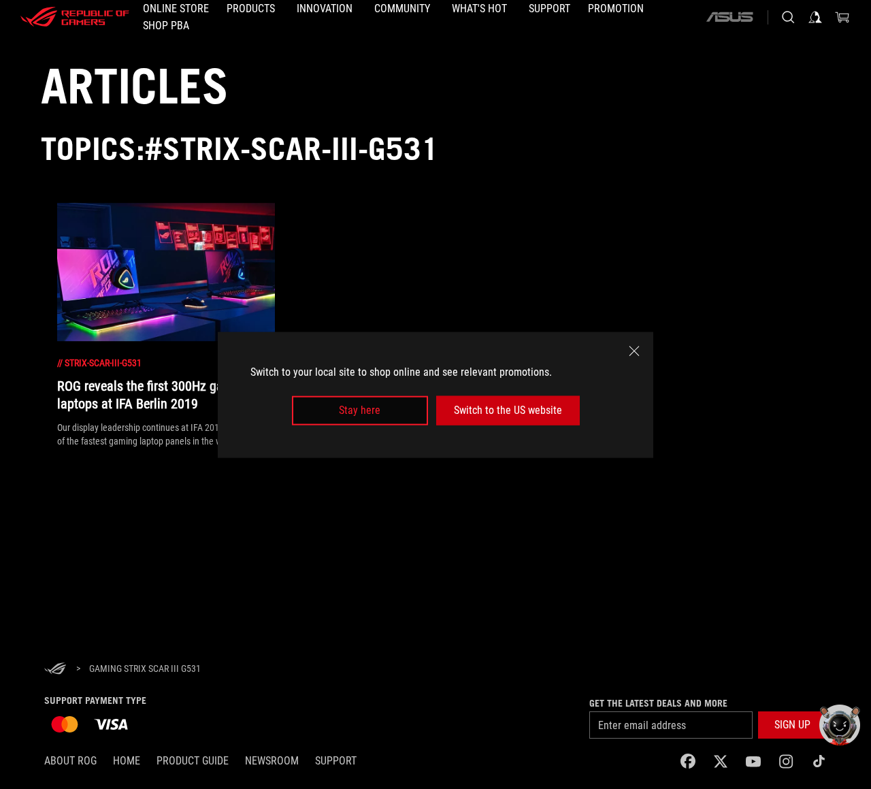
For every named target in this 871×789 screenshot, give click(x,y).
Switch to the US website (508, 410)
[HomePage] (55, 669)
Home (126, 760)
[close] (634, 350)
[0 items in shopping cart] (842, 17)
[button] (792, 725)
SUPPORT (336, 760)
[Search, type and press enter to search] (788, 17)
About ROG (70, 760)
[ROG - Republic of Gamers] (74, 17)
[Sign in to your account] (815, 17)
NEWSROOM (272, 760)
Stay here (359, 410)
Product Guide (193, 760)
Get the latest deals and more (658, 703)
